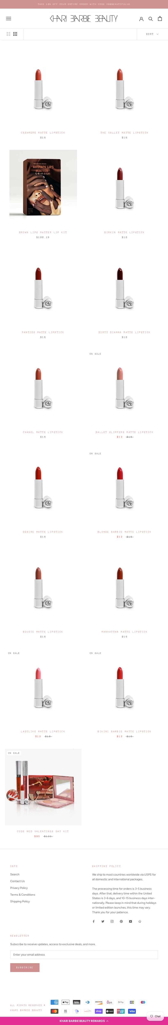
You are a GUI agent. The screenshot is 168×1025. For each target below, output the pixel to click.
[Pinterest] (121, 921)
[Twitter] (102, 921)
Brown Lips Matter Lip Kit (43, 232)
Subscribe (25, 967)
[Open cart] (160, 18)
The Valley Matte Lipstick (125, 132)
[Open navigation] (8, 18)
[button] (84, 1021)
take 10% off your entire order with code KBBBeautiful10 (84, 4)
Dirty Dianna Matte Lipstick (125, 332)
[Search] (151, 18)
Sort (151, 34)
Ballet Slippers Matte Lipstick (125, 432)
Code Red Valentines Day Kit (43, 831)
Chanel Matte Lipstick (43, 432)
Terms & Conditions (22, 894)
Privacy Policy (19, 888)
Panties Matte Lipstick (43, 332)
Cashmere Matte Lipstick (43, 132)
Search (14, 874)
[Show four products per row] (15, 34)
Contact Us (17, 881)
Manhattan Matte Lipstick (125, 632)
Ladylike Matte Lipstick (43, 731)
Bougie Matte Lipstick (43, 632)
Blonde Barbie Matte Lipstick (125, 532)
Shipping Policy (20, 901)
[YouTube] (130, 921)
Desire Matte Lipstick (43, 532)
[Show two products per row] (8, 34)
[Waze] (139, 921)
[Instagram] (112, 921)
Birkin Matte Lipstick (124, 232)
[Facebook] (93, 921)
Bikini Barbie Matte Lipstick (125, 731)
